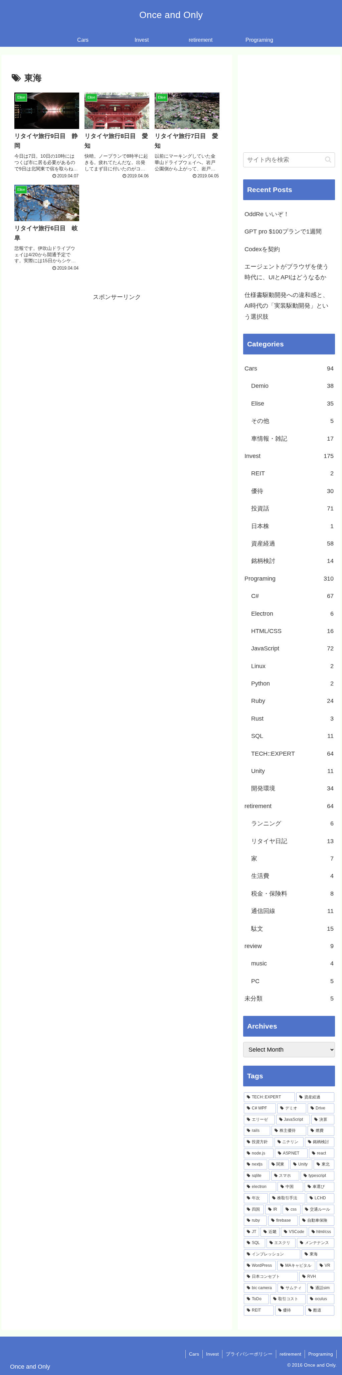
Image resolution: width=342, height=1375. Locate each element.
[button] (328, 159)
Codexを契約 (262, 249)
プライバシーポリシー (249, 1354)
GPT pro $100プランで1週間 (283, 231)
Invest (212, 1354)
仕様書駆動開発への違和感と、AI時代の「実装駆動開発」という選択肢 (286, 306)
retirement (290, 1354)
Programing (320, 1354)
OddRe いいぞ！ (266, 214)
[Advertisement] (117, 349)
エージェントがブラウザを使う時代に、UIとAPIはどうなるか (286, 272)
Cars (194, 1354)
